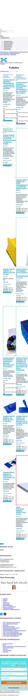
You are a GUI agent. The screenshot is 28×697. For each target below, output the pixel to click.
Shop (6, 62)
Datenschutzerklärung (8, 608)
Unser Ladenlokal (7, 650)
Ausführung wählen (7, 120)
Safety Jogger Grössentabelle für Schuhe (12, 634)
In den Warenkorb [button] (7, 165)
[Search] (0, 33)
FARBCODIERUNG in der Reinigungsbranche (14, 630)
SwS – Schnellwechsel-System (10, 623)
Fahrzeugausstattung (8, 42)
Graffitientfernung (8, 46)
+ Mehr (2, 544)
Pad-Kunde (5, 625)
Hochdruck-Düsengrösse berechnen (11, 622)
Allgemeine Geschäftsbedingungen (11, 609)
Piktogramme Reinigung (8, 626)
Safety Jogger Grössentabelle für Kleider (12, 633)
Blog (4, 645)
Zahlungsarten (6, 604)
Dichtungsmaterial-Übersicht (10, 629)
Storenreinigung (7, 49)
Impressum (5, 651)
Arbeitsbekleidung (8, 41)
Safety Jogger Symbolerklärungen (11, 636)
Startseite (2, 62)
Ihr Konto (5, 598)
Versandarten (6, 602)
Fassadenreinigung (8, 44)
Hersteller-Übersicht (7, 643)
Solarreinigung (7, 48)
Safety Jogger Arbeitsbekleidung (10, 632)
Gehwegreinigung (8, 45)
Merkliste (5, 600)
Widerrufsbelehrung (7, 605)
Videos (4, 601)
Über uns (5, 649)
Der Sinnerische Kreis (8, 647)
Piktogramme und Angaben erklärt (11, 627)
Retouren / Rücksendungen (9, 606)
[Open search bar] (0, 29)
